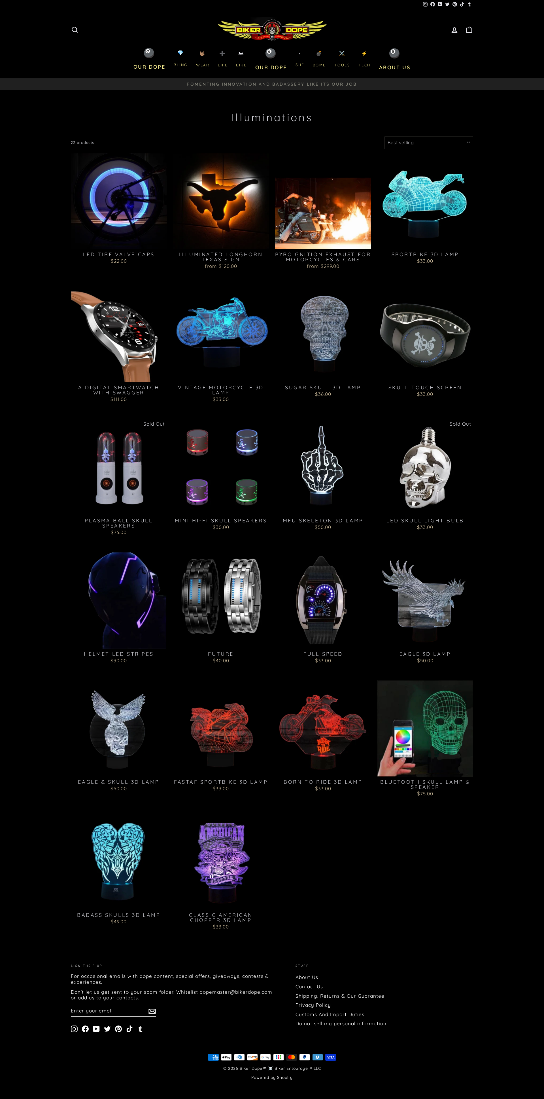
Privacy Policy (313, 1005)
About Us (307, 977)
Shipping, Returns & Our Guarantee (340, 996)
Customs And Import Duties (330, 1014)
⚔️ (342, 59)
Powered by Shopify (272, 1077)
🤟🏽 (202, 59)
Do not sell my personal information (341, 1023)
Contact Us (309, 986)
